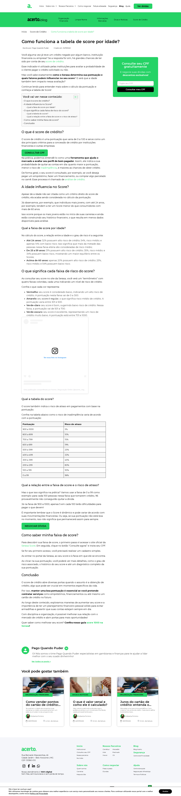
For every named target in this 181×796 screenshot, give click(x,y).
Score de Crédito (140, 20)
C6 (114, 755)
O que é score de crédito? (37, 101)
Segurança (112, 6)
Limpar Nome (81, 20)
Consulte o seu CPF (83, 752)
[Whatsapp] (38, 766)
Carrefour (106, 749)
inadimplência (49, 167)
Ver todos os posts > (41, 661)
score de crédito (55, 61)
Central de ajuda (139, 768)
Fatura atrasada (99, 6)
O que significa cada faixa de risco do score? (46, 110)
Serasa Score (29, 545)
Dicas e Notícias (121, 20)
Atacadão (116, 749)
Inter (104, 752)
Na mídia (80, 758)
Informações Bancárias (102, 19)
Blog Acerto (137, 749)
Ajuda (127, 6)
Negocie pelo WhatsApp (141, 771)
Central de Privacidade (141, 756)
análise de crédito (75, 179)
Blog (121, 6)
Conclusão (29, 123)
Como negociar (84, 6)
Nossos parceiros (82, 755)
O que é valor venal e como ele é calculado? (90, 703)
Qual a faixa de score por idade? (41, 107)
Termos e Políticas (139, 774)
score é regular (50, 298)
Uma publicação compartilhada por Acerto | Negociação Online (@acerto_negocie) (56, 390)
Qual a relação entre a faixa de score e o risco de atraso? (52, 117)
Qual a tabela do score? (37, 114)
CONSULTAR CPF (35, 152)
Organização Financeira (63, 19)
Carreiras (80, 771)
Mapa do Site (81, 774)
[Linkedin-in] (33, 766)
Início (41, 6)
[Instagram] (24, 766)
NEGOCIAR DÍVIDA (35, 526)
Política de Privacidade (39, 793)
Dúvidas (105, 771)
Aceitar (165, 791)
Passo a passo (107, 768)
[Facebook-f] (28, 766)
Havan (105, 755)
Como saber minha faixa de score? (41, 120)
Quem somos (81, 768)
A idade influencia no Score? (38, 104)
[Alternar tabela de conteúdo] (74, 97)
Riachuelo (116, 752)
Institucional (81, 749)
